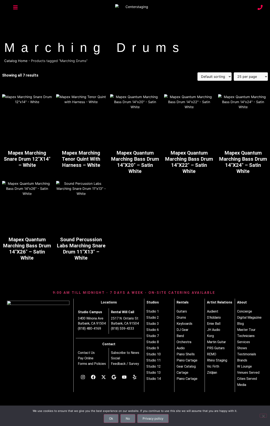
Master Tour (246, 330)
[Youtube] (124, 377)
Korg (210, 336)
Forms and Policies (92, 363)
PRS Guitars (216, 348)
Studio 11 (153, 360)
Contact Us (86, 353)
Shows (242, 348)
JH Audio (213, 330)
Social (115, 358)
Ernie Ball (213, 324)
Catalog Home (15, 61)
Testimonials (246, 354)
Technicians (246, 336)
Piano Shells (186, 354)
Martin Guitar (216, 342)
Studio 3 (152, 324)
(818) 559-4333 (122, 328)
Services (243, 342)
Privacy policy (153, 419)
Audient (212, 311)
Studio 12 (153, 366)
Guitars (182, 311)
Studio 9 (152, 348)
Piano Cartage (187, 360)
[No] (263, 416)
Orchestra (184, 342)
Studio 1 (152, 311)
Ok (111, 419)
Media (241, 385)
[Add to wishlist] (45, 99)
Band (180, 336)
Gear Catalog (186, 366)
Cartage (182, 373)
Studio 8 (152, 342)
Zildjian (212, 373)
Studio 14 (153, 379)
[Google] (114, 377)
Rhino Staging (217, 360)
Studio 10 (153, 354)
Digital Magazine (249, 317)
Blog (240, 324)
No (128, 419)
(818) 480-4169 (89, 328)
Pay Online (85, 358)
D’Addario (214, 317)
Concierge (244, 311)
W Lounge (244, 366)
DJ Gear (182, 330)
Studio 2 (152, 317)
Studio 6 (152, 330)
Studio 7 (152, 336)
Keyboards (184, 324)
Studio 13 (153, 373)
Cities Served (247, 379)
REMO (211, 354)
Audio (181, 348)
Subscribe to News (125, 353)
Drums (181, 317)
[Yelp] (134, 377)
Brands (242, 360)
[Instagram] (83, 377)
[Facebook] (93, 377)
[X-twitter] (103, 377)
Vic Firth (213, 366)
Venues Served (248, 373)
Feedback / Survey (125, 363)
